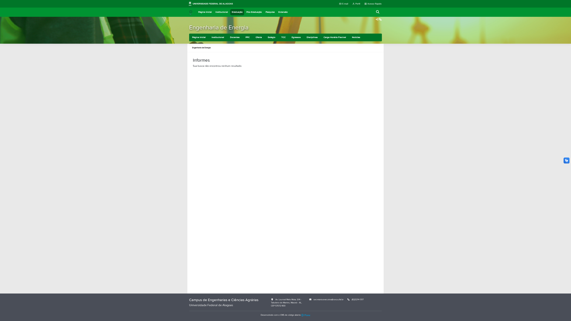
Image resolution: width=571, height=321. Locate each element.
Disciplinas (312, 37)
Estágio (271, 37)
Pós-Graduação (254, 12)
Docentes (235, 37)
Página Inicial (205, 12)
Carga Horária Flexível (335, 37)
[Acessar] (377, 20)
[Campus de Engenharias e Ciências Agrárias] (190, 12)
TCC (283, 37)
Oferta (259, 37)
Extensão (283, 12)
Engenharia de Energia (218, 27)
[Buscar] (378, 12)
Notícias (356, 37)
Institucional (221, 12)
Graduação (237, 12)
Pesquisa (270, 12)
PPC (248, 37)
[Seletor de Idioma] (380, 20)
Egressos (296, 37)
